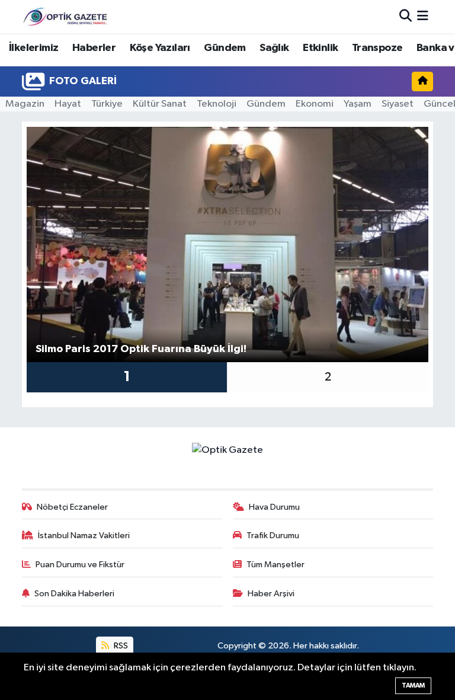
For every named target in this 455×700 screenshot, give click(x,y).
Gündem (224, 48)
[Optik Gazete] (66, 16)
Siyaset (398, 104)
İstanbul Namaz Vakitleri (84, 535)
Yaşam (357, 104)
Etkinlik (320, 48)
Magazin (24, 104)
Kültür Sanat (160, 104)
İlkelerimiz (33, 48)
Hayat (68, 104)
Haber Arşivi (271, 593)
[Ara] (405, 16)
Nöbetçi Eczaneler (72, 507)
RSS (120, 645)
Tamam (413, 685)
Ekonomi (315, 104)
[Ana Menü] (422, 16)
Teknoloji (216, 104)
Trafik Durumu (272, 535)
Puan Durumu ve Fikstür (80, 564)
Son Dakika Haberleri (74, 593)
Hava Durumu (274, 507)
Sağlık (274, 48)
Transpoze (377, 48)
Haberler (94, 48)
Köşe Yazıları (160, 48)
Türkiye (107, 104)
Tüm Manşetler (275, 564)
